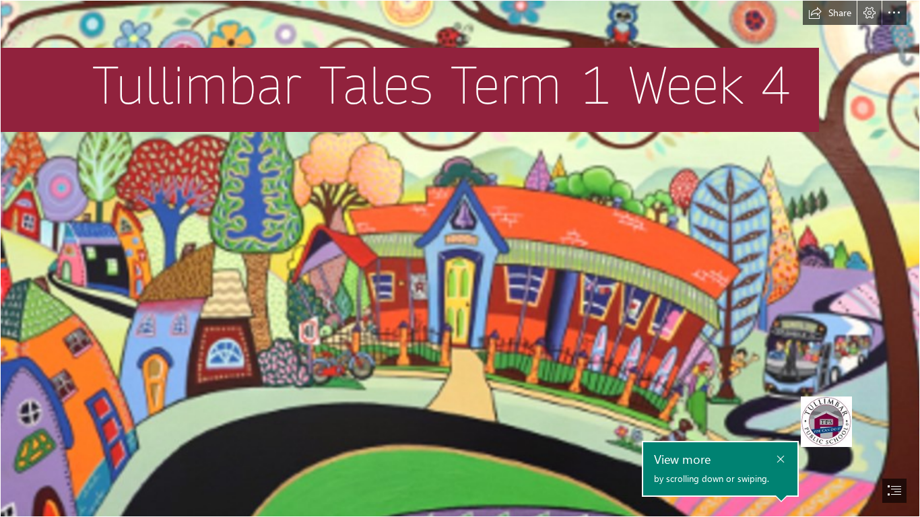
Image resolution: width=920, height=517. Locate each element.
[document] (460, 258)
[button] (830, 13)
